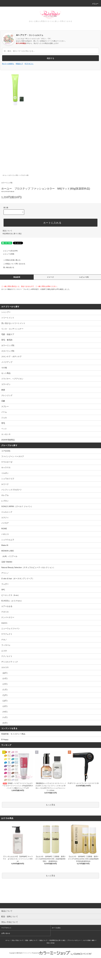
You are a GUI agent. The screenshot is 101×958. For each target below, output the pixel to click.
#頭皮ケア (19, 63)
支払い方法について (17, 940)
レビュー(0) (84, 277)
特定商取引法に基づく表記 (12, 234)
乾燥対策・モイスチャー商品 (13, 734)
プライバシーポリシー (73, 940)
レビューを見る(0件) (10, 251)
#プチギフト (29, 63)
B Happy (4, 739)
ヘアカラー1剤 (24, 175)
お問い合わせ (5, 933)
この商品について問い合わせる (14, 264)
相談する (50, 58)
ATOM (52, 943)
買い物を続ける (8, 267)
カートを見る (56, 928)
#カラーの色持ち (8, 63)
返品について (7, 231)
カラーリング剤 (13, 175)
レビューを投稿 (8, 254)
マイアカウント (6, 928)
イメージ (50, 277)
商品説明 (16, 277)
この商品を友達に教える (12, 260)
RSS (48, 943)
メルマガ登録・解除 (88, 940)
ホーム (5, 175)
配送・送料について (31, 940)
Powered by (35, 953)
